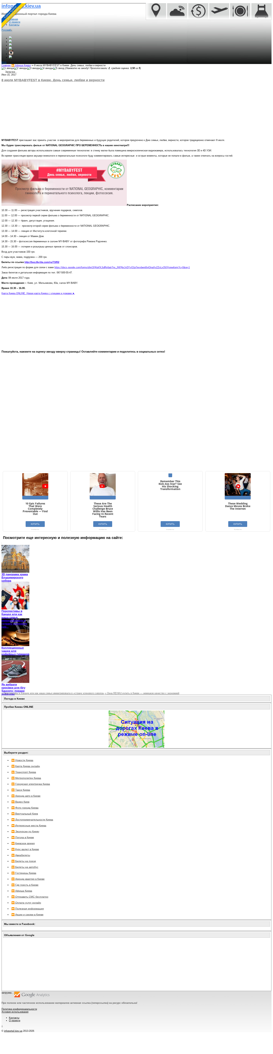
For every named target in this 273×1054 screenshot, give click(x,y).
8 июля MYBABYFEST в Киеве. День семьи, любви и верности (53, 80)
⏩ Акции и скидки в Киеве (27, 914)
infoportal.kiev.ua (13, 1031)
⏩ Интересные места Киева (28, 825)
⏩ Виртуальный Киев (24, 813)
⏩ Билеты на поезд (23, 861)
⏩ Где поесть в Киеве (24, 884)
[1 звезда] (7, 68)
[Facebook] (10, 41)
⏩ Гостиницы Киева (23, 873)
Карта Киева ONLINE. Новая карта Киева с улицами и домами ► (38, 293)
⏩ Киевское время (23, 843)
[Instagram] (11, 53)
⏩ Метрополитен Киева (26, 778)
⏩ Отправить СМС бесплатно (29, 896)
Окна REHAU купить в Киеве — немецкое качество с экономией (142, 693)
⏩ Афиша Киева (21, 890)
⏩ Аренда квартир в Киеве (28, 878)
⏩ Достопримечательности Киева (32, 819)
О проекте (14, 1020)
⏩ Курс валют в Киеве (25, 849)
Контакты (14, 1017)
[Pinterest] (10, 57)
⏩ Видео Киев (20, 801)
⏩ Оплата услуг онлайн (26, 902)
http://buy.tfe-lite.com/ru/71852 (42, 262)
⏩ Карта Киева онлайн (25, 766)
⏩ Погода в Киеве (22, 837)
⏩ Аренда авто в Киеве (25, 795)
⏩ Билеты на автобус (24, 867)
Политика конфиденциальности (19, 1009)
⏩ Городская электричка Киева (30, 783)
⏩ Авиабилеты (20, 855)
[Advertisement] (112, 110)
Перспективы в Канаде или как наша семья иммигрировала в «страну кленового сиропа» (52, 693)
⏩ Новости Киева (22, 760)
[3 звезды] (33, 68)
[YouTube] (10, 48)
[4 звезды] (46, 68)
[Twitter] (10, 45)
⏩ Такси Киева (20, 789)
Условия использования (14, 1011)
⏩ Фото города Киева (24, 807)
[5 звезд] (58, 68)
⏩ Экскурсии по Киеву (25, 831)
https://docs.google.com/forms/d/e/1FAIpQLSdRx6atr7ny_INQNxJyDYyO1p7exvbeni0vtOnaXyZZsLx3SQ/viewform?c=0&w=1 (122, 267)
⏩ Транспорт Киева (23, 772)
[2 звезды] (20, 68)
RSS (3, 62)
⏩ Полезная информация (27, 908)
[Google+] (10, 38)
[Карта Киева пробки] (136, 746)
